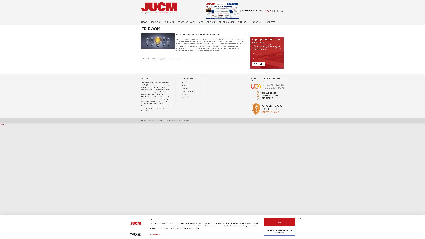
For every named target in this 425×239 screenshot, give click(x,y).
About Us (256, 22)
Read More (145, 54)
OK (279, 222)
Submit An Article (188, 91)
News (144, 22)
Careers (185, 94)
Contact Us (186, 97)
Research (156, 22)
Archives (270, 22)
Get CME (211, 22)
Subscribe (185, 88)
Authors (243, 22)
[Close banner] (300, 218)
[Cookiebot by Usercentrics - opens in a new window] (135, 234)
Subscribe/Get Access (252, 11)
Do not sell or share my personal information (279, 231)
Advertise (185, 85)
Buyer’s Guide (227, 22)
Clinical (169, 22)
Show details (155, 235)
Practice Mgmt (186, 22)
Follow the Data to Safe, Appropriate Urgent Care (198, 34)
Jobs (200, 22)
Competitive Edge (176, 59)
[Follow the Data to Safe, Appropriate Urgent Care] (158, 34)
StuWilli (147, 59)
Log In (268, 11)
